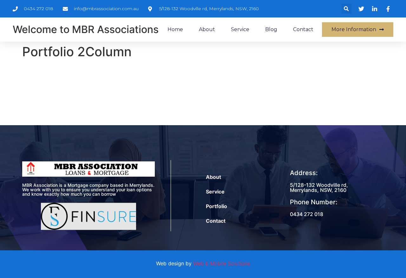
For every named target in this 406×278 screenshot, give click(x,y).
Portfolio (216, 206)
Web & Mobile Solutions (221, 263)
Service (240, 29)
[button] (346, 9)
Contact (303, 29)
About (207, 29)
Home (175, 29)
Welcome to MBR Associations (86, 29)
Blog (271, 29)
